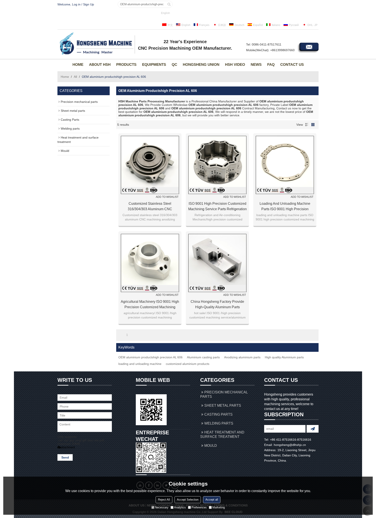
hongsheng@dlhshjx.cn (290, 445)
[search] (169, 4)
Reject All (164, 499)
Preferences (199, 507)
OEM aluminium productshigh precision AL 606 (150, 357)
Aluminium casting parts (203, 357)
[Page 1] (121, 335)
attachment (68, 447)
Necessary (161, 507)
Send (65, 457)
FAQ (271, 65)
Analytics (180, 507)
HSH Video (235, 65)
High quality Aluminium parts (284, 357)
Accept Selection (187, 499)
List (307, 124)
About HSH (100, 65)
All (75, 76)
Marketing (218, 507)
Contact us (292, 65)
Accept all (211, 499)
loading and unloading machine (139, 364)
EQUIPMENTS (154, 65)
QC (174, 65)
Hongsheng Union (201, 65)
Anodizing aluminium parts (242, 357)
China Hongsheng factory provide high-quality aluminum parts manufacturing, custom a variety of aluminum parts (217, 305)
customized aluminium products (187, 364)
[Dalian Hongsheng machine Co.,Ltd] (95, 44)
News (256, 65)
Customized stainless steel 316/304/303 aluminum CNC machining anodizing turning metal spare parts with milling (150, 207)
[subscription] (313, 429)
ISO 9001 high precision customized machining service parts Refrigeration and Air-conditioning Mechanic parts (217, 207)
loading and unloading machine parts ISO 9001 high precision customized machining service (285, 207)
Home (77, 65)
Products (126, 65)
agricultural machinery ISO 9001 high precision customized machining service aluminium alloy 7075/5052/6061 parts (150, 305)
